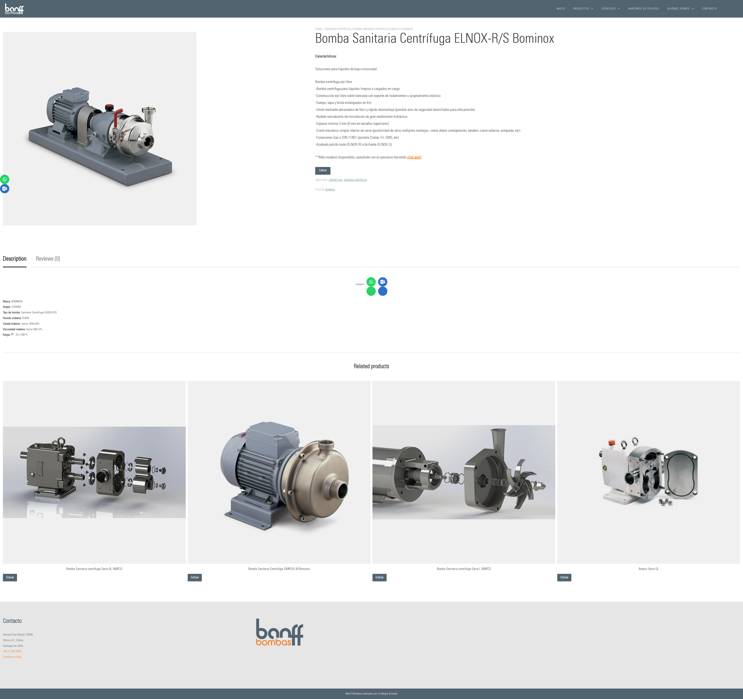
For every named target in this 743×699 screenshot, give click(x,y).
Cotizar (323, 170)
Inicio (560, 9)
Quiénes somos (678, 9)
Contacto (709, 9)
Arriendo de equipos (643, 9)
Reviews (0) (48, 259)
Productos (581, 9)
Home (318, 29)
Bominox (330, 190)
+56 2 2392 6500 (12, 651)
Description (15, 259)
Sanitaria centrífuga (337, 29)
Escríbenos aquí (12, 657)
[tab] (19, 259)
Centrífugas (335, 180)
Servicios (609, 9)
